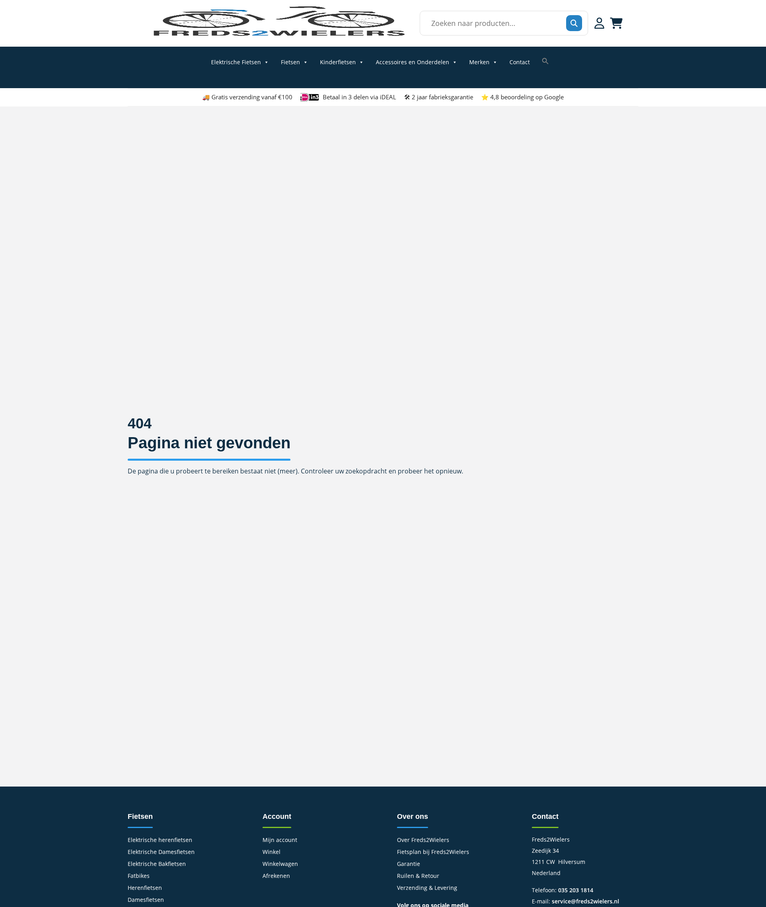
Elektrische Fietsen (236, 62)
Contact (519, 62)
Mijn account (280, 840)
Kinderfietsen (338, 62)
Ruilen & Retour (418, 876)
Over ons (412, 816)
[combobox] (501, 23)
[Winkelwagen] (616, 23)
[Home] (278, 35)
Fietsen (290, 62)
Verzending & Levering (427, 888)
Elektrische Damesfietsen (161, 852)
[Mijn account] (599, 23)
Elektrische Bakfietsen (157, 864)
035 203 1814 (575, 890)
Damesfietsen (146, 900)
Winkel (271, 852)
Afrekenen (276, 876)
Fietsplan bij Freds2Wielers (433, 852)
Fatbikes (139, 876)
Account (277, 816)
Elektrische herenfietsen (160, 840)
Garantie (408, 864)
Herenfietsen (145, 888)
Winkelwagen (280, 864)
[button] (545, 61)
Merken (479, 62)
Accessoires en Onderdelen (412, 62)
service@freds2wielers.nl (585, 901)
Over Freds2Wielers (423, 840)
